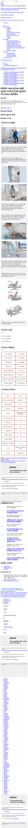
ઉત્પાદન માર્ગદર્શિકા (12, 56)
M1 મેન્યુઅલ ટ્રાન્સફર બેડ (17, 596)
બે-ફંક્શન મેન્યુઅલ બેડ (13, 40)
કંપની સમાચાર (10, 53)
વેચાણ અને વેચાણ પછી (13, 35)
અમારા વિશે (6, 26)
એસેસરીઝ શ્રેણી (11, 50)
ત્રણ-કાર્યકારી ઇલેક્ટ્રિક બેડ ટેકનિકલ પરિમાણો (15, 558)
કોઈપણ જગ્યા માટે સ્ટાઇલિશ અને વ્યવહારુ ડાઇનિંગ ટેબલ (14, 539)
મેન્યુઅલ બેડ (6, 596)
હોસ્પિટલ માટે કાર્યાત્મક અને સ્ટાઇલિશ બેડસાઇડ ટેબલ (15, 549)
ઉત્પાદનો (6, 39)
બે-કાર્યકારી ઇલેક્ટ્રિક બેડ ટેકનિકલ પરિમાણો (14, 529)
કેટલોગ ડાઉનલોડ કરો (6, 60)
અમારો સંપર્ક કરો (8, 57)
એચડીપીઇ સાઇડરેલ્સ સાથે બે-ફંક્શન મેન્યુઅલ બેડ (14, 593)
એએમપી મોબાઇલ (10, 591)
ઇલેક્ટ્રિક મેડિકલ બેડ (12, 43)
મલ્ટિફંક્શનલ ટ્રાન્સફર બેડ (14, 45)
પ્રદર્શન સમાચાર (11, 54)
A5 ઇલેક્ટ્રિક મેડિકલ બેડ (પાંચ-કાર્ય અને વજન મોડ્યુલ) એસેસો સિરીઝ (13, 461)
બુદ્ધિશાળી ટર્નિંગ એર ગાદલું (14, 46)
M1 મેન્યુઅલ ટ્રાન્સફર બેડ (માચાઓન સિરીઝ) (15, 511)
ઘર (4, 25)
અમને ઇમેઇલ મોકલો (6, 107)
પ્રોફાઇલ (9, 28)
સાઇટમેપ (3, 591)
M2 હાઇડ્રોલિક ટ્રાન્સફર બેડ (8, 592)
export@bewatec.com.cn (10, 615)
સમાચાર (6, 52)
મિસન (8, 36)
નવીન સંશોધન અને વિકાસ (13, 32)
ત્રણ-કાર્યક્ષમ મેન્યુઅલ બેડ (14, 42)
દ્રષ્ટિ (8, 29)
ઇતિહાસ (9, 31)
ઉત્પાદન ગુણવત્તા (11, 33)
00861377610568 (8, 627)
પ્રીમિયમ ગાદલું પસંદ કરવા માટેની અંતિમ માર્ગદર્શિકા (15, 520)
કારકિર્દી (9, 38)
